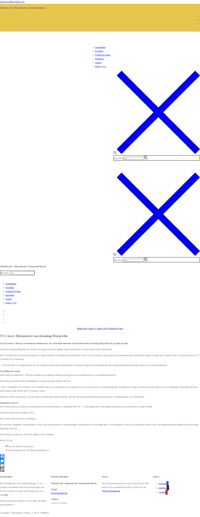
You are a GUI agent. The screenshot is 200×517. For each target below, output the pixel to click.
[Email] (100, 465)
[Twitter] (100, 461)
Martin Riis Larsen (85, 328)
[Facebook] (100, 456)
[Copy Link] (100, 470)
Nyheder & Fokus (115, 328)
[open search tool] (156, 153)
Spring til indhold (7, 2)
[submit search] (145, 158)
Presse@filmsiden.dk (111, 491)
